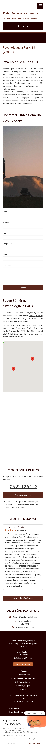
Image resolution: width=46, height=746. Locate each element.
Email (5, 233)
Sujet (5, 254)
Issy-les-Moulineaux (11, 318)
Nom (5, 211)
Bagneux (26, 318)
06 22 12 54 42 (23, 486)
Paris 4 (36, 318)
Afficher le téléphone (25, 627)
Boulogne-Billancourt (18, 321)
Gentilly (39, 315)
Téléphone (7, 243)
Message (7, 265)
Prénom (6, 222)
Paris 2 (32, 315)
